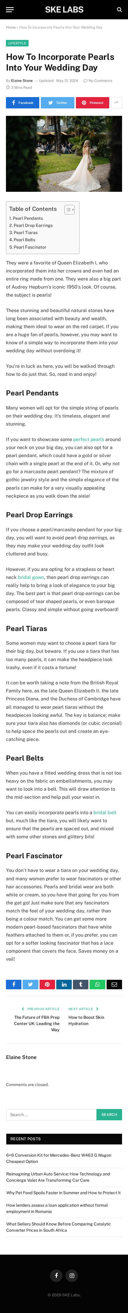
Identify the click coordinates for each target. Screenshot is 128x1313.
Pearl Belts (24, 239)
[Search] (119, 9)
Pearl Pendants (28, 218)
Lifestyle (17, 43)
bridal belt (104, 812)
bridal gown (31, 577)
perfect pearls (88, 439)
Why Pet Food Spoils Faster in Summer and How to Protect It (63, 1192)
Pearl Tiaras (26, 232)
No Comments (100, 81)
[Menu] (10, 9)
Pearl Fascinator (30, 247)
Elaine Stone (22, 81)
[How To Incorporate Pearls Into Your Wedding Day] (64, 154)
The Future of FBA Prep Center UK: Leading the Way (37, 1023)
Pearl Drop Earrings (33, 225)
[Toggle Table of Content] (66, 210)
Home (11, 27)
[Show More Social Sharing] (116, 102)
